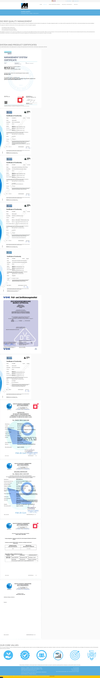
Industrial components (67, 4)
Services (75, 4)
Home (41, 4)
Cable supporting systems (54, 4)
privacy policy (52, 676)
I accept (1, 677)
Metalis (45, 4)
